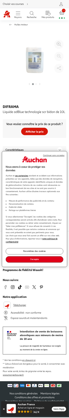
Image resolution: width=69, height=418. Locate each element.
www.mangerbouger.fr (13, 375)
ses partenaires (21, 175)
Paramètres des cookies (34, 251)
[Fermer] (3, 409)
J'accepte (34, 259)
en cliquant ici (29, 360)
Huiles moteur (21, 24)
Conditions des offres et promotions (34, 397)
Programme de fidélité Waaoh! (23, 270)
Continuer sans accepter (53, 155)
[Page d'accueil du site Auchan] (7, 14)
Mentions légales (49, 393)
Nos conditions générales (24, 393)
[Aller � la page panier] (62, 14)
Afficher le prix (35, 131)
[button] (29, 84)
